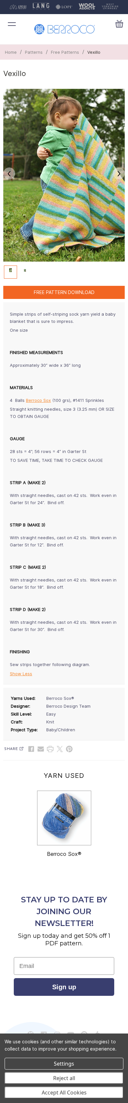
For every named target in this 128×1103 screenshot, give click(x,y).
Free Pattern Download (64, 292)
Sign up (64, 987)
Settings (64, 1063)
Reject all (64, 1078)
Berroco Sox (38, 400)
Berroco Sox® (64, 854)
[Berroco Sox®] (64, 818)
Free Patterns (65, 52)
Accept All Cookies (64, 1092)
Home (11, 52)
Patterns (34, 52)
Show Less (21, 673)
